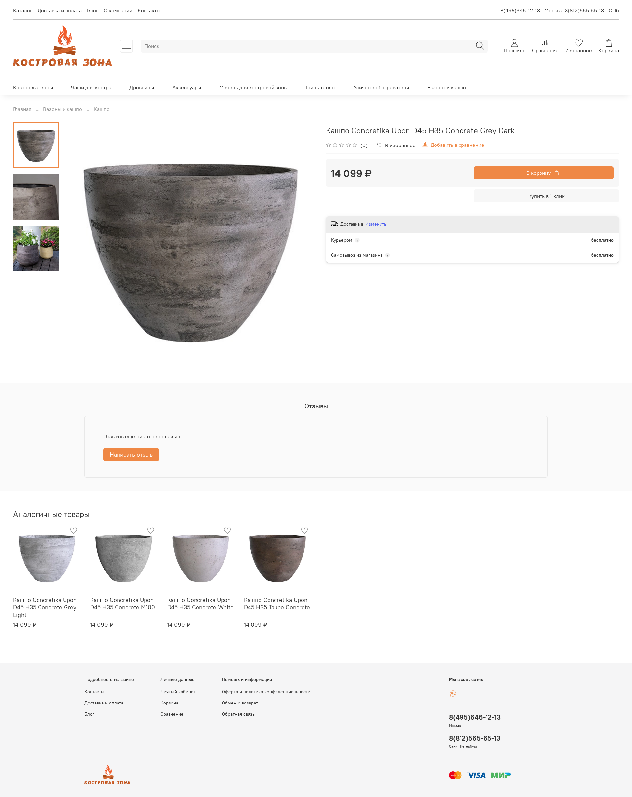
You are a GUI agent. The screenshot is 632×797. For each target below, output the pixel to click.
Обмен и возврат (240, 703)
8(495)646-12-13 (475, 717)
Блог (92, 10)
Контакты (149, 10)
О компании (118, 10)
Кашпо (102, 109)
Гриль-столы (320, 87)
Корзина (169, 703)
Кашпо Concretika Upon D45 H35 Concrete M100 (122, 603)
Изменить (375, 224)
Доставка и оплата (60, 10)
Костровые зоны (33, 87)
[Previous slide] (75, 249)
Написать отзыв (131, 454)
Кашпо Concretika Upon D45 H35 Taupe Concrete (277, 603)
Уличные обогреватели (381, 87)
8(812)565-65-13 (474, 738)
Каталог (22, 10)
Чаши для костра (91, 87)
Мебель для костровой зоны (253, 87)
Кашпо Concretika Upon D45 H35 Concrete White (200, 603)
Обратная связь (238, 714)
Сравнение (172, 714)
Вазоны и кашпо (446, 87)
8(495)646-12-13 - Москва (531, 10)
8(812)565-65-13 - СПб (592, 10)
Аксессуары (186, 87)
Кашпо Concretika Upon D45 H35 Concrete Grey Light (45, 607)
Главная (22, 109)
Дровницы (141, 87)
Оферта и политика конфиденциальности (266, 692)
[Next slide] (303, 249)
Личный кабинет (178, 692)
